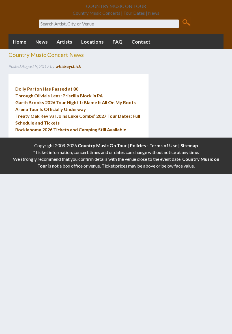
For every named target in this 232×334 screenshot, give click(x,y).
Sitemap (189, 145)
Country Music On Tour (102, 145)
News (41, 42)
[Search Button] (186, 22)
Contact (141, 42)
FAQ (118, 42)
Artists (64, 42)
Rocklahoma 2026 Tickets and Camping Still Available (70, 129)
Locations (92, 42)
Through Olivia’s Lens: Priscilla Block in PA (59, 95)
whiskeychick (68, 66)
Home (19, 42)
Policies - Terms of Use (153, 145)
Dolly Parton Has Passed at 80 (46, 88)
